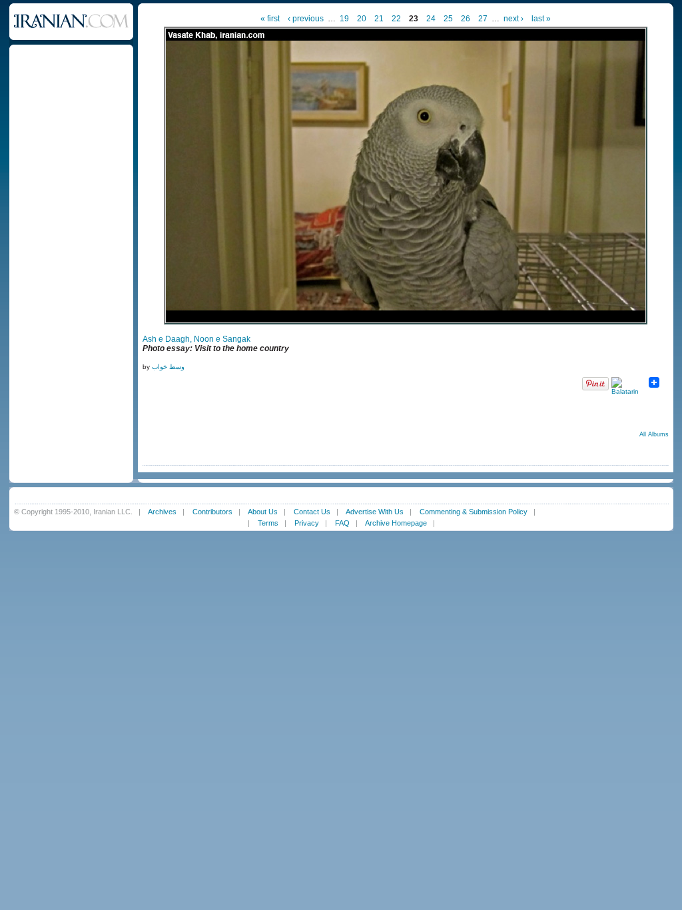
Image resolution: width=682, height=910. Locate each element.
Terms (268, 523)
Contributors (212, 512)
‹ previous (306, 18)
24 (431, 18)
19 (344, 18)
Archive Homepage (396, 523)
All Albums (654, 434)
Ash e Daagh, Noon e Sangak (196, 339)
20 (361, 18)
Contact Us (312, 512)
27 (483, 18)
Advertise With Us (375, 512)
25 (448, 18)
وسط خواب (168, 366)
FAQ (342, 523)
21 (379, 18)
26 (465, 18)
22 (396, 18)
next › (513, 18)
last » (541, 18)
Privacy (306, 523)
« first (270, 18)
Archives (162, 512)
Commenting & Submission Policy (473, 512)
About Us (263, 512)
